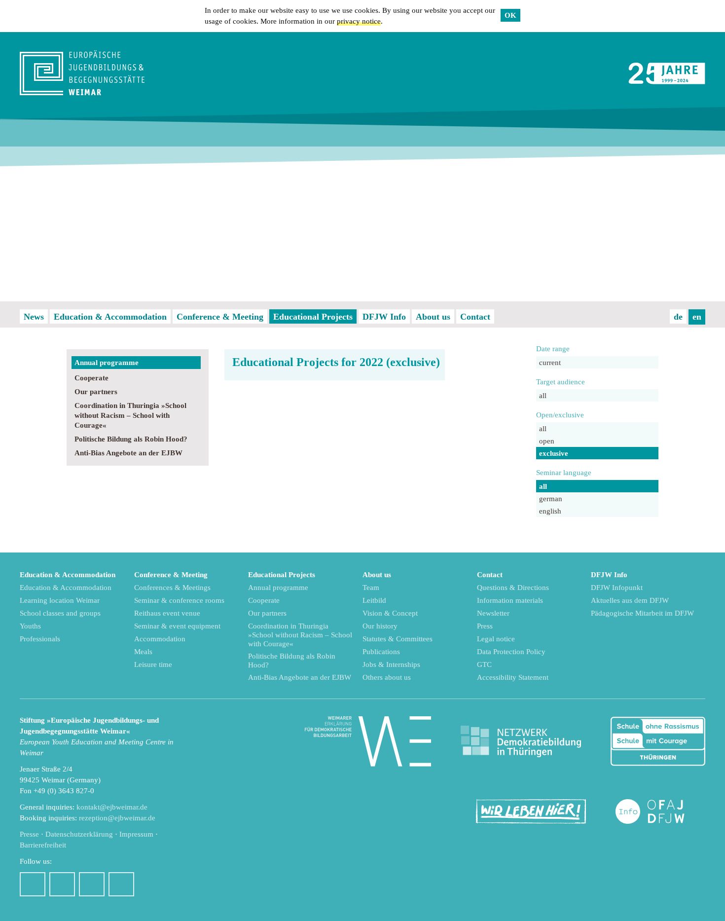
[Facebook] (32, 884)
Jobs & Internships (391, 664)
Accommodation (159, 639)
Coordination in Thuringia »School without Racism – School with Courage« (130, 415)
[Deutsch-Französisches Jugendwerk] (660, 812)
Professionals (40, 639)
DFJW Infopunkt (617, 587)
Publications (381, 652)
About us (433, 317)
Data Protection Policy (511, 652)
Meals (143, 652)
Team (370, 587)
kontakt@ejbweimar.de (111, 807)
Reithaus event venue (167, 613)
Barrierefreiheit (43, 845)
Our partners (95, 392)
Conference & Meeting (220, 317)
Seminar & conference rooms (179, 600)
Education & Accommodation (110, 317)
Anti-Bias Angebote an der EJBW (128, 453)
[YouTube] (92, 884)
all (542, 396)
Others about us (386, 677)
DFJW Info (384, 317)
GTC (484, 664)
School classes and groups (60, 613)
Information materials (510, 600)
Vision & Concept (390, 613)
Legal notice (496, 639)
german (550, 499)
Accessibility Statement (512, 677)
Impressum (136, 834)
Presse (29, 834)
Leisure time (153, 664)
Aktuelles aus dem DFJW (630, 600)
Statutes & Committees (397, 639)
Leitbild (374, 600)
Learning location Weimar (60, 600)
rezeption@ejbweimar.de (117, 818)
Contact (475, 317)
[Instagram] (62, 884)
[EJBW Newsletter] (121, 884)
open (546, 441)
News (34, 317)
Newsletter (493, 613)
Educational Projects (313, 317)
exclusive (553, 453)
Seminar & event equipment (177, 626)
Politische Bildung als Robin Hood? (130, 439)
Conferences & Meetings (172, 587)
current (550, 363)
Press (485, 626)
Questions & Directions (513, 587)
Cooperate (91, 378)
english (550, 511)
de (678, 317)
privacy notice (359, 21)
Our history (380, 626)
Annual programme (106, 363)
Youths (30, 626)
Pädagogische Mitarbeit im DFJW (642, 613)
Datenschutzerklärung (79, 834)
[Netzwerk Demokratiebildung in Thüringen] (521, 742)
